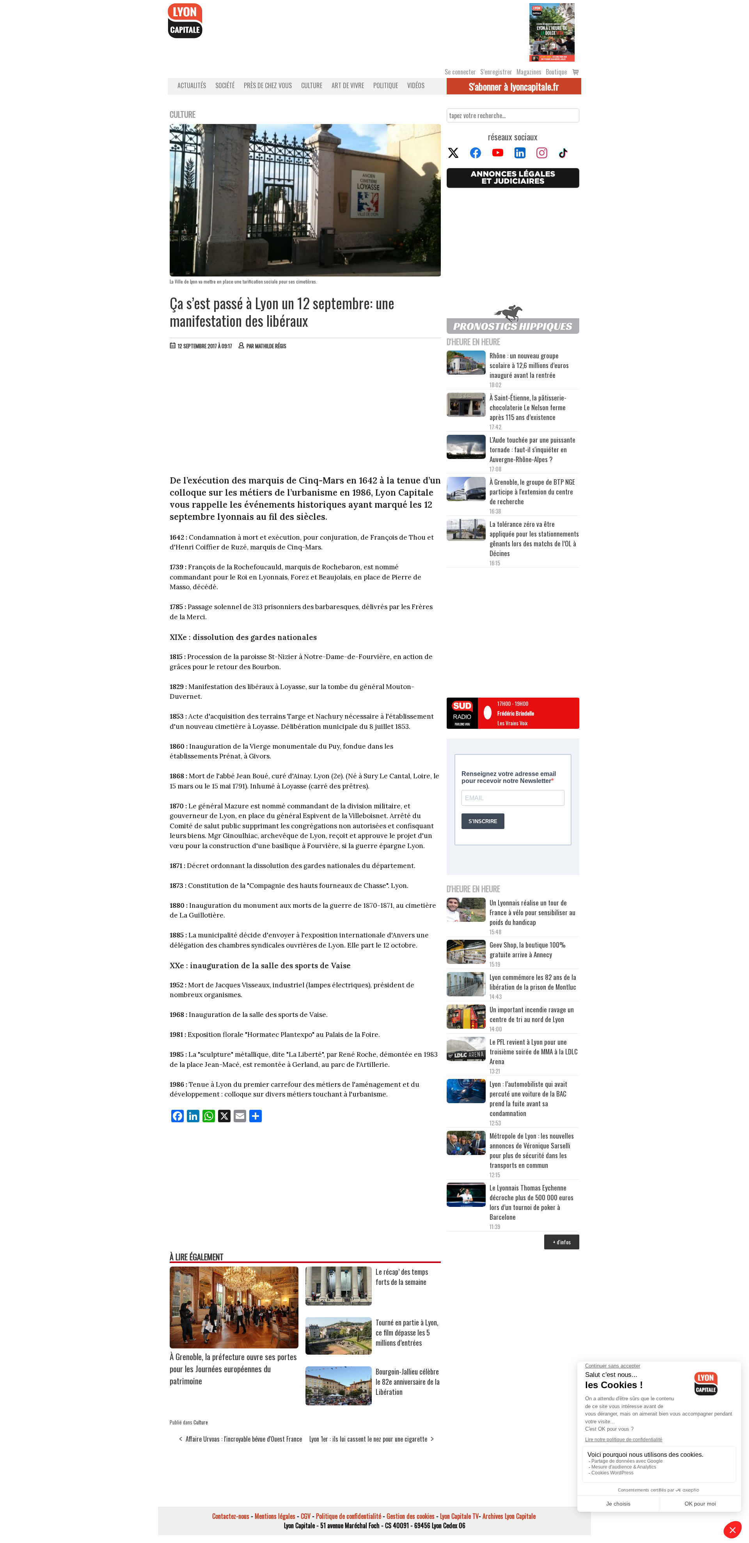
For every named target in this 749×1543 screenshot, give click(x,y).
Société (224, 85)
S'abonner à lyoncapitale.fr (514, 86)
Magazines (528, 71)
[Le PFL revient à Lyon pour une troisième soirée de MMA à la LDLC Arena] (466, 1050)
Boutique (556, 71)
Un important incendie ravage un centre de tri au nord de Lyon (532, 1014)
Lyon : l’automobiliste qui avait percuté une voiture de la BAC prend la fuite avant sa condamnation (528, 1098)
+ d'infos (562, 1242)
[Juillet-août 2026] (552, 31)
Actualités (191, 85)
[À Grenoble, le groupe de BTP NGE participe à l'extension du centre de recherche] (466, 490)
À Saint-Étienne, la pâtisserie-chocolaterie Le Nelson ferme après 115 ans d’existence (528, 407)
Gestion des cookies (411, 1516)
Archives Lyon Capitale (509, 1516)
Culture (311, 85)
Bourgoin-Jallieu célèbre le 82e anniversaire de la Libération (408, 1381)
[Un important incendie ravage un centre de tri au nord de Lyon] (466, 1017)
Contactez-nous (230, 1516)
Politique (385, 85)
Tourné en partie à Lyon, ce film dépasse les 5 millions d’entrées (407, 1332)
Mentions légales (275, 1516)
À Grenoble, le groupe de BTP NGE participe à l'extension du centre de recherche (532, 491)
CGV (306, 1516)
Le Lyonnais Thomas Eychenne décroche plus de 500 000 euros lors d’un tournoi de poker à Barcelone (531, 1202)
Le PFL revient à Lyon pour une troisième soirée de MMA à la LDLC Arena (534, 1051)
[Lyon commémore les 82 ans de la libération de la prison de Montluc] (466, 985)
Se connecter (460, 71)
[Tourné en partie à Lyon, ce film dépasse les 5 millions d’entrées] (338, 1352)
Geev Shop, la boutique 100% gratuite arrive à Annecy (528, 949)
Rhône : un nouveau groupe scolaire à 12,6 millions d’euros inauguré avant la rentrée (529, 365)
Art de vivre (348, 85)
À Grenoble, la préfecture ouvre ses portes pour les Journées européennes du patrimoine (233, 1368)
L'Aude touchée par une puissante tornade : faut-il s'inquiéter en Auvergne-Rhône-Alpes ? (532, 449)
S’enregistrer (496, 71)
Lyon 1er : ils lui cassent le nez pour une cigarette (368, 1439)
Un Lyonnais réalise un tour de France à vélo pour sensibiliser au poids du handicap (532, 912)
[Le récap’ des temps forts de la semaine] (338, 1302)
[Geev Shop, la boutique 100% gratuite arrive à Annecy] (466, 953)
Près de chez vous (268, 85)
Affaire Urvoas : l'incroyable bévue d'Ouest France (244, 1439)
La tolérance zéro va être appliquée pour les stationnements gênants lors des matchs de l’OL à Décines (534, 538)
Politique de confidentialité (348, 1516)
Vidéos (415, 85)
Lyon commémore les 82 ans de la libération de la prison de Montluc (533, 982)
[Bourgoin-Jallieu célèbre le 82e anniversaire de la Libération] (338, 1402)
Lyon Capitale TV (459, 1516)
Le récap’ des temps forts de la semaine (402, 1277)
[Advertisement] (305, 414)
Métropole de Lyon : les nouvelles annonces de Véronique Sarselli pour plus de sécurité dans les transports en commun (532, 1150)
